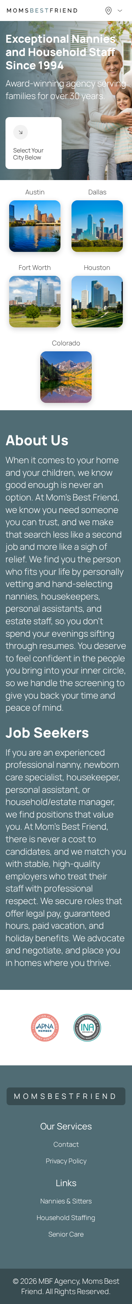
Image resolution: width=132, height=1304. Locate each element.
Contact (66, 1144)
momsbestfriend (66, 1096)
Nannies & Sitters (66, 1200)
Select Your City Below (28, 153)
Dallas (97, 191)
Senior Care (66, 1234)
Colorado (66, 342)
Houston (97, 267)
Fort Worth (35, 267)
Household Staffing (66, 1217)
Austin (35, 191)
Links (66, 1183)
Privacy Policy (66, 1160)
